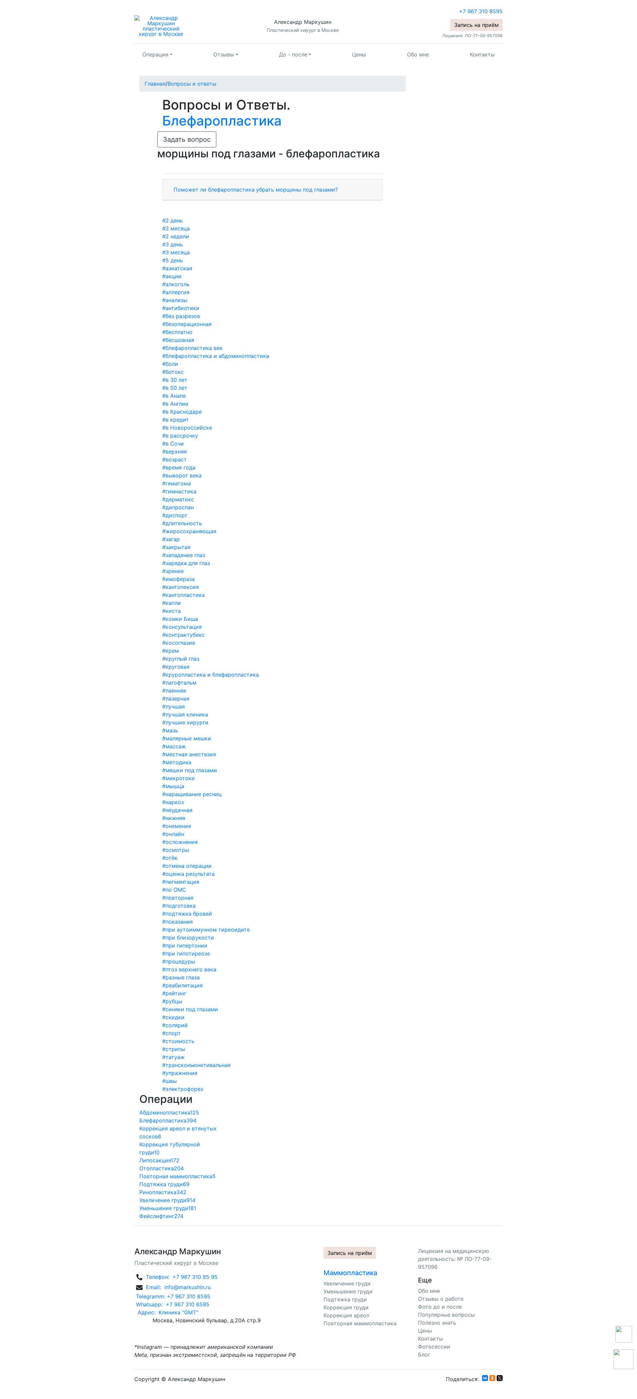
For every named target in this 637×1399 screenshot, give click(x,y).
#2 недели (175, 236)
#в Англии (175, 403)
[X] (500, 1378)
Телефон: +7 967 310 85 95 (181, 1277)
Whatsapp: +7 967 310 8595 (171, 1304)
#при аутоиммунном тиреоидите (206, 929)
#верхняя (174, 451)
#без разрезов (181, 316)
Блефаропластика (222, 121)
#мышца (173, 786)
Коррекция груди (346, 1307)
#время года (178, 467)
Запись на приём (476, 25)
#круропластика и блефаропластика (210, 674)
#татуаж (173, 1057)
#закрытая (176, 547)
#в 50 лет (174, 387)
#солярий (175, 1025)
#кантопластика (183, 595)
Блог (424, 1354)
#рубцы (172, 1001)
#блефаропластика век (192, 348)
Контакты (482, 54)
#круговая (175, 666)
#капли (171, 603)
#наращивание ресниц (192, 794)
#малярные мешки (186, 738)
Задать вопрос (187, 139)
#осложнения (180, 842)
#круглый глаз (180, 658)
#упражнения (179, 1073)
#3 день (172, 244)
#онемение (176, 826)
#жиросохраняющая (189, 531)
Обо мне (418, 54)
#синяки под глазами (190, 1009)
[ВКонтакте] (485, 1378)
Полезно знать (437, 1322)
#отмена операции (187, 866)
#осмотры (175, 850)
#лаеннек (174, 690)
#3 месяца (176, 252)
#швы (169, 1081)
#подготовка (179, 905)
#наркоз (173, 802)
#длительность (182, 523)
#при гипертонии (184, 945)
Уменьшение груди (348, 1291)
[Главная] (160, 25)
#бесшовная (178, 340)
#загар (171, 539)
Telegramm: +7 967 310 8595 (172, 1296)
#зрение (173, 571)
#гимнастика (179, 491)
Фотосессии (434, 1346)
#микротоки (178, 778)
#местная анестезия (189, 754)
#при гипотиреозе (186, 953)
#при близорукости (188, 937)
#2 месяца (176, 228)
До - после (293, 54)
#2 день (172, 220)
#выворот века (182, 475)
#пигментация (180, 881)
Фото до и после (440, 1306)
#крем (170, 650)
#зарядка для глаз (186, 563)
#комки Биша (180, 619)
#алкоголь (175, 284)
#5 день (172, 260)
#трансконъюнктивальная (196, 1065)
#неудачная (177, 810)
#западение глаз (183, 555)
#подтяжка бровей (187, 913)
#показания (177, 921)
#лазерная (175, 698)
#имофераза (178, 579)
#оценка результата (188, 873)
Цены (359, 54)
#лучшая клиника (185, 714)
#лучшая (173, 706)
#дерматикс (178, 499)
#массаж (174, 746)
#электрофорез (182, 1089)
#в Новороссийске (187, 427)
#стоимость (178, 1041)
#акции (171, 276)
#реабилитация (182, 985)
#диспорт (174, 515)
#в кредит (175, 419)
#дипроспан (178, 507)
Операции (155, 54)
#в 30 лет (174, 379)
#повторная (177, 897)
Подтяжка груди (345, 1299)
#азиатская (177, 268)
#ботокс (173, 372)
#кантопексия (180, 587)
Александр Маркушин (302, 22)
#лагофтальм (179, 682)
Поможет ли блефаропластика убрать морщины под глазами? (256, 189)
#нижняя (173, 818)
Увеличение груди (347, 1283)
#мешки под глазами (189, 770)
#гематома (176, 483)
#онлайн (173, 834)
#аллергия (175, 292)
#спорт (171, 1033)
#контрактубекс (183, 634)
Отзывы (223, 54)
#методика (176, 762)
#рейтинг (174, 993)
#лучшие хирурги (185, 722)
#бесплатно (177, 332)
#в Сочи (173, 443)
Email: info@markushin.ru (177, 1286)
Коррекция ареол (346, 1315)
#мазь (170, 730)
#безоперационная (187, 324)
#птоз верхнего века (189, 969)
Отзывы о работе (440, 1298)
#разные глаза (181, 977)
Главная (155, 83)
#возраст (174, 459)
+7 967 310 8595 (481, 11)
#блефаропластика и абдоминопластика (215, 356)
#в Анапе (174, 395)
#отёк (169, 858)
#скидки (173, 1017)
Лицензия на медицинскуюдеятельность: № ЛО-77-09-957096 (455, 1259)
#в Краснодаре (182, 411)
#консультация (182, 626)
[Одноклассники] (492, 1378)
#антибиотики (180, 308)
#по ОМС (174, 889)
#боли (170, 364)
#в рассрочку (180, 435)
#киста (171, 611)
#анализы (174, 300)
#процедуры (178, 961)
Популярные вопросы (446, 1314)
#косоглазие (178, 642)
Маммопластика (350, 1273)
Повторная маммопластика (359, 1323)
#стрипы (173, 1049)
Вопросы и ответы (192, 83)
